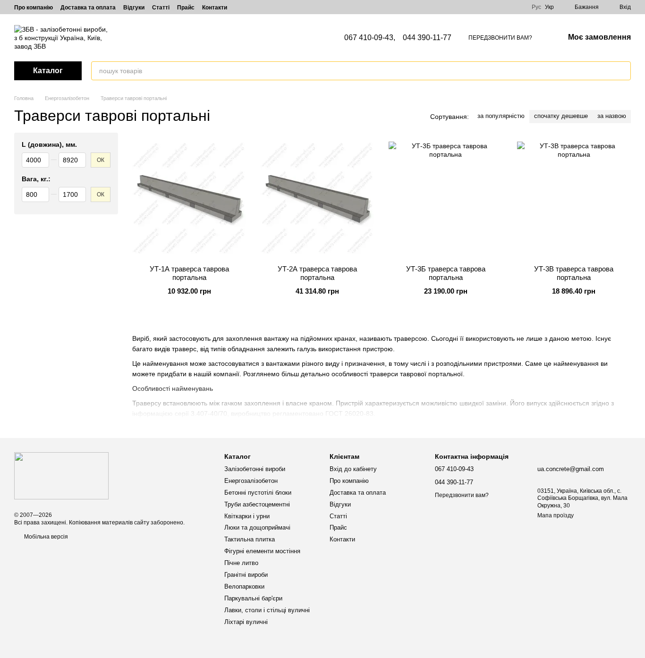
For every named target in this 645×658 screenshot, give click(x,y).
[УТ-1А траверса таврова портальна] (189, 199)
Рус (536, 7)
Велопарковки (244, 586)
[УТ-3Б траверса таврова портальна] (446, 199)
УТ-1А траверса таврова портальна (189, 273)
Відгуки (133, 7)
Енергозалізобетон (251, 480)
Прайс (186, 7)
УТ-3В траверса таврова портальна (573, 273)
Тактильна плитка (249, 539)
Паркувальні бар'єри (253, 598)
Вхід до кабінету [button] (353, 468)
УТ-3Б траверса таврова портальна (445, 273)
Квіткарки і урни (247, 516)
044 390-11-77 (427, 38)
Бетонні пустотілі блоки (257, 492)
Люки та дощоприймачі (257, 527)
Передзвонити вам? (500, 37)
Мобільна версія (45, 536)
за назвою (611, 115)
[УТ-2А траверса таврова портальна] (318, 199)
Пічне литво (241, 562)
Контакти (214, 7)
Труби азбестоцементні (257, 504)
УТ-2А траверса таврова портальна (317, 273)
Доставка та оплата (88, 7)
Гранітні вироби (246, 574)
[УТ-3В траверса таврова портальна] (574, 199)
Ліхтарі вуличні (246, 621)
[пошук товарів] (623, 70)
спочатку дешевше (561, 115)
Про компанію (33, 7)
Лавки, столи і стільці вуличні (267, 610)
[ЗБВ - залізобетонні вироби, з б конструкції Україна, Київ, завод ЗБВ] (61, 475)
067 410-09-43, (369, 38)
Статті (161, 7)
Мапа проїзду (555, 515)
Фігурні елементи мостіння (262, 551)
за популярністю (501, 115)
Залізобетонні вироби (254, 468)
